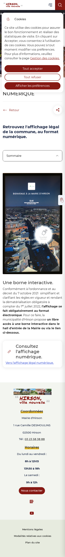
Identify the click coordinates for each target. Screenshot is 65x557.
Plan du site (32, 542)
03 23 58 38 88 (35, 439)
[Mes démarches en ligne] (61, 200)
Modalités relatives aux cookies (32, 535)
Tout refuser (32, 77)
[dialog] (32, 52)
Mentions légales (32, 529)
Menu (50, 5)
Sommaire (13, 156)
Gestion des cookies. (45, 58)
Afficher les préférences (33, 85)
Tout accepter (33, 68)
